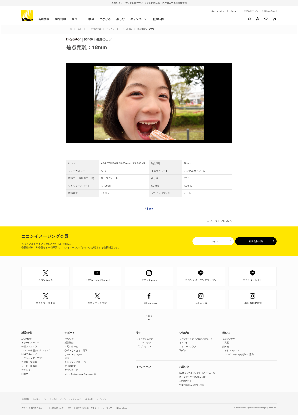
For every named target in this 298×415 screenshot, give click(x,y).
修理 (66, 358)
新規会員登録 (256, 241)
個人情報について (56, 408)
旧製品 (24, 374)
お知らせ (68, 338)
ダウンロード (71, 370)
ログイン (213, 241)
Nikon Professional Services (78, 374)
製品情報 (60, 19)
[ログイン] (257, 19)
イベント (183, 342)
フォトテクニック (144, 338)
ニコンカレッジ (143, 342)
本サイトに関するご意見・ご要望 (82, 408)
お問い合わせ (71, 346)
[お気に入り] (266, 19)
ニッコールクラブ (187, 346)
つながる (105, 19)
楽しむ (120, 19)
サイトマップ (106, 408)
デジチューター (113, 29)
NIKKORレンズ (29, 354)
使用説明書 (96, 29)
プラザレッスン (143, 346)
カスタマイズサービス (75, 362)
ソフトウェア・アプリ (32, 358)
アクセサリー (28, 370)
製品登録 (68, 342)
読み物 (225, 346)
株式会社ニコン (251, 11)
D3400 (129, 29)
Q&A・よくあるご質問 (75, 350)
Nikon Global (270, 11)
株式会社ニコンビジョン (95, 399)
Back (150, 208)
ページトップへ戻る (221, 221)
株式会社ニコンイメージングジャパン (66, 399)
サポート (77, 19)
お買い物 (158, 19)
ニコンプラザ (228, 338)
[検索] (249, 19)
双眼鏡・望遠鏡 (29, 362)
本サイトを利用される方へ (32, 408)
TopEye (182, 350)
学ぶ (91, 19)
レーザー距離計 (29, 366)
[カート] (274, 19)
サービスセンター (73, 354)
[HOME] (71, 29)
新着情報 (43, 19)
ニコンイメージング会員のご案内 (238, 354)
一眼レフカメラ (29, 346)
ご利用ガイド (185, 380)
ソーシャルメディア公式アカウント (195, 338)
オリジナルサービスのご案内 (192, 377)
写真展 (225, 342)
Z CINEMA (26, 338)
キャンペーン (138, 19)
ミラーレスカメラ (30, 342)
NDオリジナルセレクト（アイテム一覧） (198, 373)
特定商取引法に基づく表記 (191, 384)
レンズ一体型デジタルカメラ (36, 350)
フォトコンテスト (230, 350)
